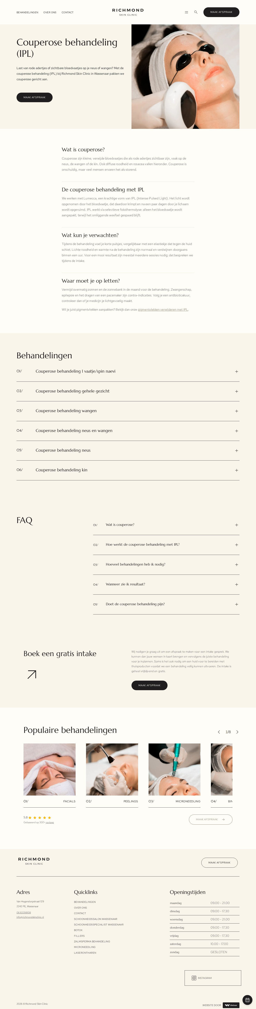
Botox (78, 930)
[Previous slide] (220, 731)
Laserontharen (85, 952)
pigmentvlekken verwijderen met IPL (163, 309)
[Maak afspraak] (247, 1001)
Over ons (49, 12)
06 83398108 (24, 912)
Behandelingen (27, 12)
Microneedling (84, 947)
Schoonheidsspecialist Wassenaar (98, 924)
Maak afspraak (221, 12)
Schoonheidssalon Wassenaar (95, 919)
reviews (50, 822)
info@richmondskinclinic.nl (30, 917)
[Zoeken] (196, 12)
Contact (68, 12)
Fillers (79, 935)
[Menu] (186, 12)
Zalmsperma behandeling (92, 941)
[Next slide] (235, 731)
